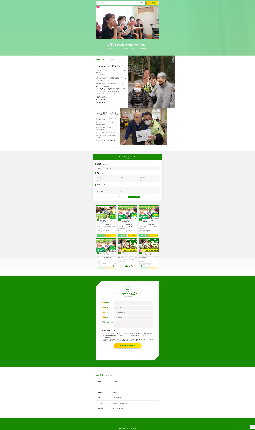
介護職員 (143, 177)
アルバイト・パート (110, 168)
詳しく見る (101, 235)
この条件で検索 (134, 196)
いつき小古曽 (122, 188)
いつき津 (143, 188)
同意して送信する (128, 346)
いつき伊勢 (100, 191)
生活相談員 (122, 177)
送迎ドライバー (123, 180)
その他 (142, 180)
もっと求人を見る (127, 266)
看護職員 (100, 177)
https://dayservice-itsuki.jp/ (119, 408)
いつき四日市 (101, 188)
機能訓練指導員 (101, 180)
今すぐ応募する (152, 3)
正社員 (99, 168)
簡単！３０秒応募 (110, 235)
